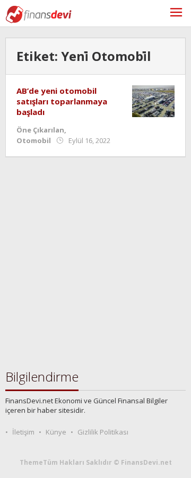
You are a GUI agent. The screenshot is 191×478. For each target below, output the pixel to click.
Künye (56, 432)
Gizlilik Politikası (102, 432)
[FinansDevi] (38, 13)
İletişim (23, 432)
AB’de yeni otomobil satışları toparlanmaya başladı (61, 101)
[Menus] (176, 13)
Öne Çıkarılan (40, 130)
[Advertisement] (95, 263)
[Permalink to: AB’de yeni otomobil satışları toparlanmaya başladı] (153, 100)
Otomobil (33, 140)
